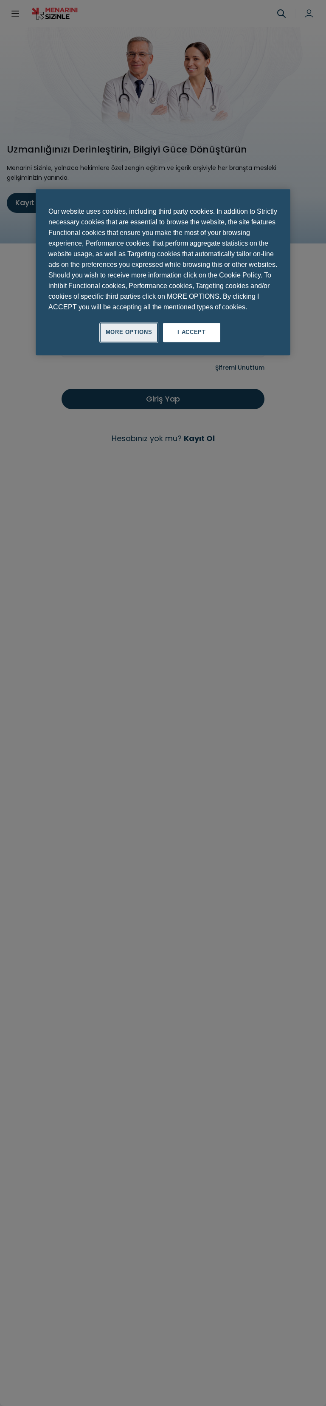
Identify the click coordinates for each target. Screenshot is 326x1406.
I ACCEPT (191, 332)
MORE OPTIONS (129, 332)
